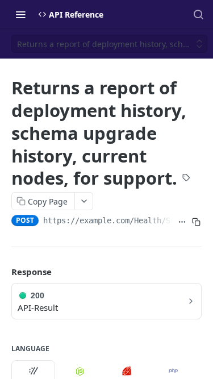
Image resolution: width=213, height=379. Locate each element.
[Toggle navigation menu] (20, 14)
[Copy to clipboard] (196, 221)
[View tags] (186, 179)
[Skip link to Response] (3, 271)
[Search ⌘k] (198, 14)
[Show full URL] (182, 221)
